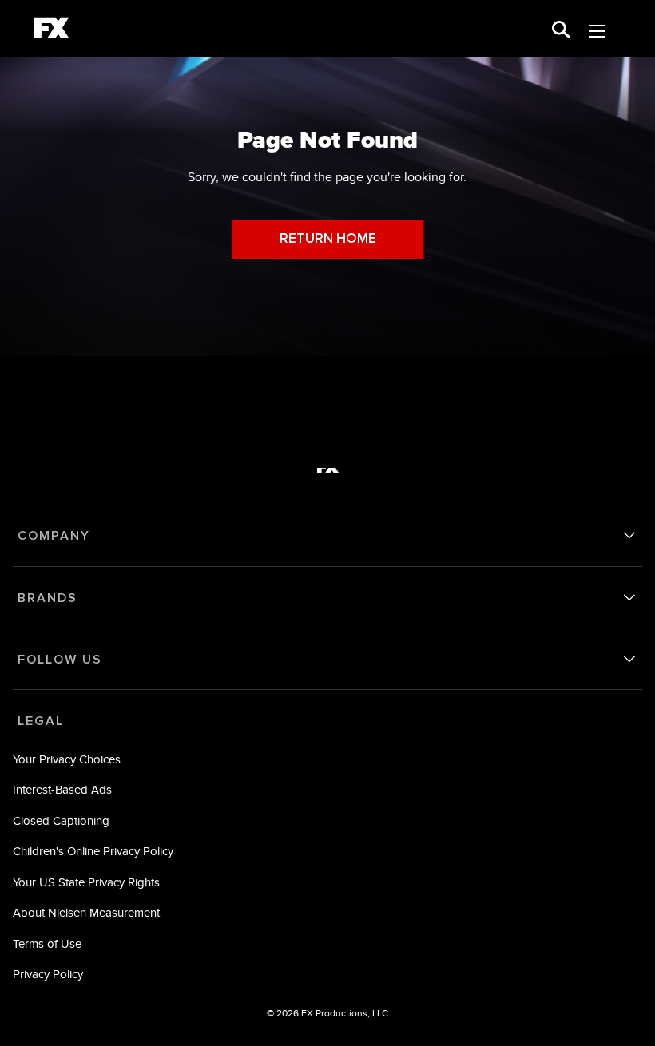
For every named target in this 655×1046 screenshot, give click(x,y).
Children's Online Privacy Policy (93, 850)
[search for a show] (561, 28)
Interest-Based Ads (62, 789)
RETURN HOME (328, 239)
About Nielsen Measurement (86, 912)
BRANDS (47, 598)
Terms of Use (47, 943)
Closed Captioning (61, 820)
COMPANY (54, 535)
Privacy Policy (48, 973)
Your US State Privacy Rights (86, 882)
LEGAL (41, 721)
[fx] (51, 30)
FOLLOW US (60, 659)
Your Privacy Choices (67, 759)
